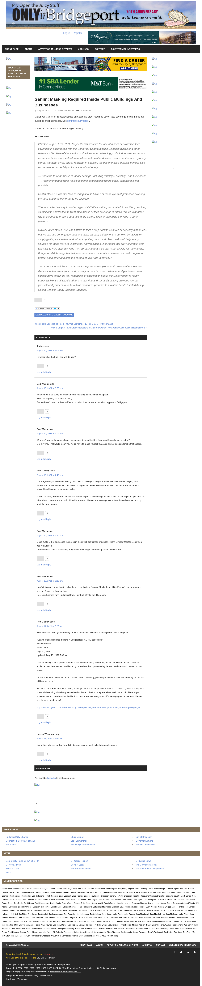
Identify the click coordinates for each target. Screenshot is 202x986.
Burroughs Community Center (152, 896)
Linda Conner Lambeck (17, 921)
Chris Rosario (115, 900)
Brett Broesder (52, 896)
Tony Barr (26, 936)
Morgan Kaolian (138, 925)
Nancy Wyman (165, 925)
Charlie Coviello (41, 900)
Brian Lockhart (65, 896)
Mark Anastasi (7, 925)
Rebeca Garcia (91, 929)
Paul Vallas (16, 929)
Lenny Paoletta (182, 918)
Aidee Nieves (18, 889)
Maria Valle (146, 921)
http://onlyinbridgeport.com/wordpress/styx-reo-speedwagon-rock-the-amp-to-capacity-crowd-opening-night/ (88, 707)
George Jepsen (157, 907)
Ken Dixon (113, 918)
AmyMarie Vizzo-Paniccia (83, 889)
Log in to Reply (44, 372)
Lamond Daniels (168, 918)
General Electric (131, 907)
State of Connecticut (145, 844)
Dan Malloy (190, 900)
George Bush (144, 907)
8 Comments (85, 110)
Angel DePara (133, 889)
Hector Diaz (21, 910)
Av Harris (183, 889)
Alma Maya (67, 889)
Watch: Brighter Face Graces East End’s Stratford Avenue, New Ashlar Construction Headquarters (98, 327)
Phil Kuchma (37, 929)
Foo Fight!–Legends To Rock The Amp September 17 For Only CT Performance (74, 324)
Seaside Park (25, 932)
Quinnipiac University (65, 929)
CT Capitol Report (79, 861)
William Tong (113, 936)
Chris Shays (127, 900)
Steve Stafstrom (113, 932)
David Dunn (29, 903)
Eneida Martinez (24, 907)
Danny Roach (7, 903)
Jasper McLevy (139, 910)
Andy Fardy (122, 889)
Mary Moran (62, 925)
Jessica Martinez (176, 910)
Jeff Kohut (165, 910)
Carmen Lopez (8, 900)
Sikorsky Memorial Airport (42, 932)
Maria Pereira (135, 921)
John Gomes (130, 914)
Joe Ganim (68, 315)
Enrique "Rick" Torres (41, 907)
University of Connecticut (61, 936)
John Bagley (107, 914)
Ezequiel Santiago (70, 907)
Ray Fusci (10, 979)
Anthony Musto (147, 889)
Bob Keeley (26, 896)
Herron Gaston (49, 910)
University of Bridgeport (40, 936)
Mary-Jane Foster (33, 925)
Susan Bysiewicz (140, 932)
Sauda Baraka (186, 929)
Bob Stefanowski (38, 896)
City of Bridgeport (144, 837)
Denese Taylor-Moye (82, 903)
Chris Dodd (81, 900)
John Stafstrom (37, 918)
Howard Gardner (102, 910)
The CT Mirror (12, 868)
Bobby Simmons (183, 892)
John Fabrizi (118, 914)
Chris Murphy (77, 837)
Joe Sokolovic (95, 914)
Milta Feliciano (113, 925)
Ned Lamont (177, 925)
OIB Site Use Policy (46, 958)
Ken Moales (133, 918)
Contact (100, 49)
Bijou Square (123, 892)
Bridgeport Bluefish (92, 896)
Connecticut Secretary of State (20, 841)
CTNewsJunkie (13, 864)
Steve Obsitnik (100, 932)
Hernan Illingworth (34, 910)
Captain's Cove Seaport (175, 896)
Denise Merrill (97, 903)
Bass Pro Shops (69, 892)
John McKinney (172, 914)
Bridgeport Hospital (131, 896)
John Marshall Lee (157, 914)
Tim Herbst (168, 932)
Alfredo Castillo (56, 889)
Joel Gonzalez (70, 914)
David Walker (67, 903)
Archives (83, 49)
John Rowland (24, 918)
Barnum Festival (27, 892)
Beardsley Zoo (96, 892)
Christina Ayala (150, 900)
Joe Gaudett (43, 914)
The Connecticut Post (146, 864)
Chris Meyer (92, 900)
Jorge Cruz (73, 918)
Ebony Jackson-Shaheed (48, 315)
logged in (51, 778)
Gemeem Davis (118, 907)
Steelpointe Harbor (71, 932)
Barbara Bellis (14, 892)
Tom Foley (187, 932)
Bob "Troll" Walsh (169, 892)
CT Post (168, 900)
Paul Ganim (188, 925)
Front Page (11, 49)
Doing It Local (77, 864)
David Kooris (55, 903)
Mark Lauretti (19, 925)
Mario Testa (191, 921)
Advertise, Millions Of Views (55, 49)
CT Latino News (143, 861)
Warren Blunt (77, 936)
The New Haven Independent (150, 868)
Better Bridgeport (110, 892)
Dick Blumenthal (79, 841)
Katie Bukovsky (85, 918)
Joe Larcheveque (56, 914)
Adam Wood (7, 889)
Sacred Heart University (158, 929)
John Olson (184, 914)
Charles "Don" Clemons (24, 900)
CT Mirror (160, 900)
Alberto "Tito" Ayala (41, 889)
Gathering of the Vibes (102, 907)
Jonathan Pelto (62, 918)
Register (77, 33)
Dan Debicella (178, 900)
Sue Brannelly (126, 932)
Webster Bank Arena (92, 936)
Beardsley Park (83, 892)
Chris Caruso (70, 900)
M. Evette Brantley (94, 921)
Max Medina (73, 925)
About (28, 49)
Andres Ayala (111, 889)
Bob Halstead (14, 896)
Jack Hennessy (126, 910)
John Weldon (49, 918)
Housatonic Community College (81, 910)
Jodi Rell (14, 914)
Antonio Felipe (159, 889)
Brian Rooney (77, 896)
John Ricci (13, 918)
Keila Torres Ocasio (100, 918)
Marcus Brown (123, 921)
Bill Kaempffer (155, 892)
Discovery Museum (139, 903)
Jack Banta (114, 910)
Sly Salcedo (58, 932)
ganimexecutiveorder (78, 121)
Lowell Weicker (67, 921)
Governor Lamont (144, 841)
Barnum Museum (42, 892)
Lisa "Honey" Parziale (51, 921)
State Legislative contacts (83, 844)
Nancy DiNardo (152, 925)
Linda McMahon (34, 921)
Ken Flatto (123, 918)
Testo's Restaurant (155, 932)
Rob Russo (130, 929)
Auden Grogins (173, 889)
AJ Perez (28, 889)
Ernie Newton (56, 907)
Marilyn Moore (180, 921)
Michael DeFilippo (86, 925)
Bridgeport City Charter (17, 837)
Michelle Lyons (100, 925)
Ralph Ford (79, 929)
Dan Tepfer (18, 903)
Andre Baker (100, 889)
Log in (66, 33)
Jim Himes (11, 844)
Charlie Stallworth (56, 900)
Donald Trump (166, 903)
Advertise (49, 954)
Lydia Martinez (80, 921)
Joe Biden (23, 914)
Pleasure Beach (49, 929)
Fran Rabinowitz (85, 907)
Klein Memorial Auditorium (149, 918)
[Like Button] (38, 300)
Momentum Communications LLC (83, 968)
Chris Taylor (137, 900)
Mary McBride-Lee (48, 925)
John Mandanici (142, 914)
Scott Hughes (13, 932)
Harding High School (186, 907)
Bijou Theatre (134, 892)
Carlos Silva (190, 896)
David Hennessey (42, 903)
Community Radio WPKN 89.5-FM (22, 861)
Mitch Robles (126, 925)
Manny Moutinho (109, 921)
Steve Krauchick (86, 932)
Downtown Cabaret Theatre (184, 903)
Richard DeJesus (106, 929)
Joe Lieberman (83, 914)
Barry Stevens (56, 892)
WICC (9, 872)
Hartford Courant (8, 910)
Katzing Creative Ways (41, 975)
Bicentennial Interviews (125, 49)
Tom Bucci (178, 932)
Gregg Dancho (171, 907)
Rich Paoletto (119, 929)
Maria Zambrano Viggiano (162, 921)
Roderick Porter (142, 929)
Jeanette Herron (152, 910)
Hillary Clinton (61, 910)
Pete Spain (26, 929)
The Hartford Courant (81, 868)
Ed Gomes (13, 907)
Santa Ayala (174, 929)
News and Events (66, 110)
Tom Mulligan (16, 936)
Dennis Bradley (110, 903)
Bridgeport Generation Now (112, 896)
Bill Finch (145, 892)
